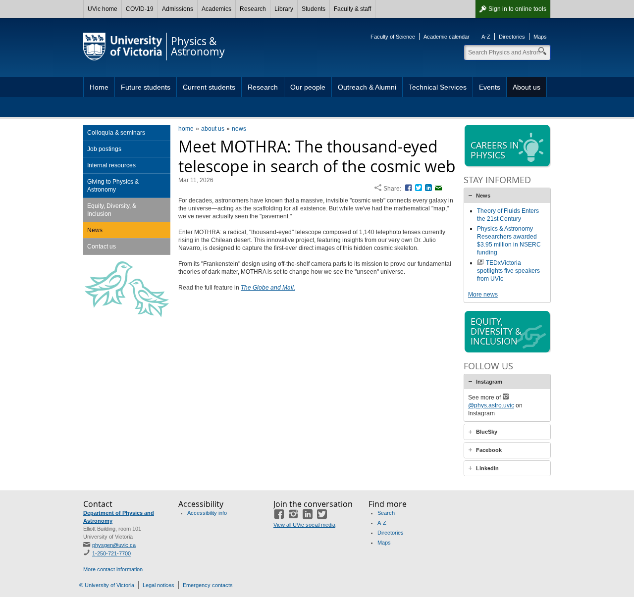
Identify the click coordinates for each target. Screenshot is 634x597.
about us (212, 128)
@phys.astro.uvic (491, 405)
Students (313, 8)
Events (489, 87)
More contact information (113, 569)
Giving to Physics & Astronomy (113, 185)
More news (483, 294)
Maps (540, 37)
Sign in (517, 8)
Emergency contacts (208, 585)
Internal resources (111, 165)
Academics (216, 8)
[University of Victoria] (122, 46)
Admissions (177, 8)
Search (386, 513)
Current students (209, 87)
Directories (512, 37)
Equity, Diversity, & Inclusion (111, 209)
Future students (145, 87)
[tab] (507, 195)
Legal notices (158, 585)
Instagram (489, 382)
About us (526, 87)
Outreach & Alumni (367, 87)
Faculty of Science (392, 37)
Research (253, 8)
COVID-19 (140, 8)
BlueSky (486, 432)
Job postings (104, 149)
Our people (307, 87)
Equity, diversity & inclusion (496, 331)
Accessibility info (207, 513)
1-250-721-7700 (111, 553)
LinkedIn (487, 468)
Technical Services (438, 87)
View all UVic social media (304, 525)
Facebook (489, 450)
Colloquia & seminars (116, 132)
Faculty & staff (352, 8)
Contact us (101, 246)
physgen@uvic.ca (114, 545)
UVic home (102, 8)
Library (283, 8)
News (95, 230)
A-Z (485, 37)
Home (99, 87)
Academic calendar (446, 37)
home (186, 128)
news (239, 128)
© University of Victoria (106, 585)
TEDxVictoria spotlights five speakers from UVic (508, 270)
